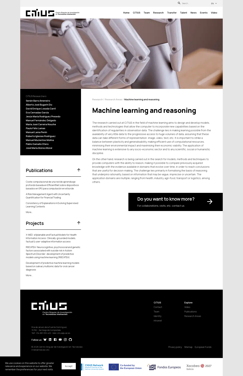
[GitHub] (70, 340)
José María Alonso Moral (39, 148)
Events (204, 12)
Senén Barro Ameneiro (38, 100)
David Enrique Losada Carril (41, 108)
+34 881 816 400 (43, 333)
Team (147, 12)
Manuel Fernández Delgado (41, 120)
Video (214, 12)
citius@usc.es (63, 333)
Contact (158, 307)
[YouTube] (60, 340)
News (194, 12)
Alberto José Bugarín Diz (39, 104)
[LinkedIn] (50, 340)
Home (126, 12)
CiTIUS (136, 12)
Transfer (172, 12)
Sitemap (188, 347)
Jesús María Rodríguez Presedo (43, 116)
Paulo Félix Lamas (35, 128)
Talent (183, 12)
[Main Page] (52, 13)
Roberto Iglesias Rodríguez (41, 136)
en (212, 3)
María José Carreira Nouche (41, 124)
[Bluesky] (45, 340)
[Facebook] (55, 340)
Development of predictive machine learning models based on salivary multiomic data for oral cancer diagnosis (52, 266)
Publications (190, 311)
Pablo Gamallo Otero (37, 144)
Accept (68, 366)
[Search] (179, 3)
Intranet (158, 320)
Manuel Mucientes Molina (40, 140)
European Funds (203, 347)
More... (29, 212)
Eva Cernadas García (37, 112)
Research (158, 12)
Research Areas (113, 99)
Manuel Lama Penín (36, 132)
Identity (157, 316)
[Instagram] (65, 340)
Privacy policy (175, 347)
